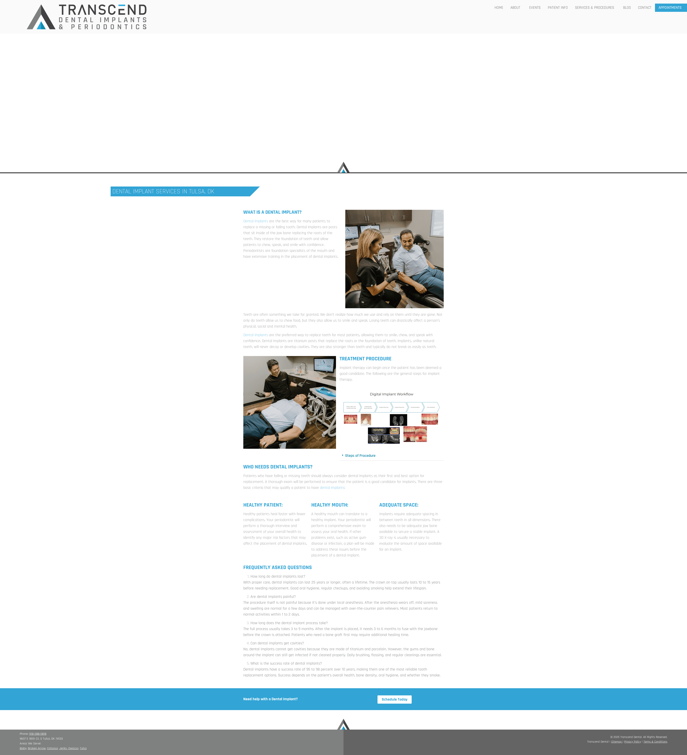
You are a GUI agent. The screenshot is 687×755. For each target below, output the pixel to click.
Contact (644, 7)
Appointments (670, 7)
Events (535, 7)
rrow (43, 748)
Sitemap (616, 742)
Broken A (34, 748)
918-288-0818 (37, 734)
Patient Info (558, 7)
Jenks (63, 748)
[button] (392, 456)
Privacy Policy (632, 742)
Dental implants (255, 221)
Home (498, 7)
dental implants (332, 487)
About (515, 7)
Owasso (73, 748)
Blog (627, 7)
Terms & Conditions (655, 742)
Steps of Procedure (360, 455)
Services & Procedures (594, 7)
